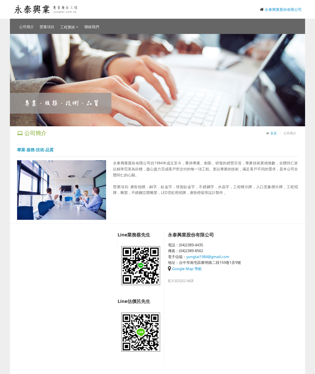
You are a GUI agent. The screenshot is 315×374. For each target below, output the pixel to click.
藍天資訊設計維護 (181, 280)
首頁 (273, 133)
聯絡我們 (91, 26)
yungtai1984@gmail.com (207, 256)
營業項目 (47, 26)
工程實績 (68, 27)
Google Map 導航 (187, 268)
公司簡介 (26, 26)
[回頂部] (6, 368)
